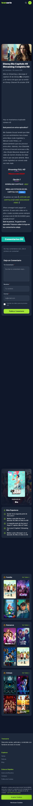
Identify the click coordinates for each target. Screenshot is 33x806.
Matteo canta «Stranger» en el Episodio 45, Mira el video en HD (17, 534)
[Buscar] (25, 2)
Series (3, 756)
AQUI (26, 184)
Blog (2, 762)
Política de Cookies (7, 779)
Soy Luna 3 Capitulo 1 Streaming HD (17, 529)
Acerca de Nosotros (7, 773)
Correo (6, 294)
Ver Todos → (25, 577)
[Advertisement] (16, 23)
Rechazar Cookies (16, 802)
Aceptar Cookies (16, 797)
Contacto (4, 776)
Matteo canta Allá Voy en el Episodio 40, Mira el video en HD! (17, 519)
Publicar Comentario (16, 311)
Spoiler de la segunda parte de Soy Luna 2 (17, 514)
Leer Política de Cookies (14, 792)
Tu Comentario (9, 265)
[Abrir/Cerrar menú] (30, 2)
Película (3, 759)
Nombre (7, 284)
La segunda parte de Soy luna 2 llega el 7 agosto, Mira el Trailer (17, 524)
